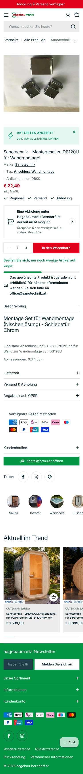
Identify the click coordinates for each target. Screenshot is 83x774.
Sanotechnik (25, 164)
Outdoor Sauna (18, 608)
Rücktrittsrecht (47, 749)
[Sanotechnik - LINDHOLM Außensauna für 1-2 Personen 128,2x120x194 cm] (32, 575)
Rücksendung (14, 757)
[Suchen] (73, 26)
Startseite (11, 40)
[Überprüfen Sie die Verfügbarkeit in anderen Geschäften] (72, 221)
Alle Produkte (34, 40)
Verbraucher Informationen (52, 757)
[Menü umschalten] (6, 15)
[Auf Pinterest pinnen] (49, 476)
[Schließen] (74, 132)
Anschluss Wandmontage (34, 171)
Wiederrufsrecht (17, 749)
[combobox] (41, 26)
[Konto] (68, 15)
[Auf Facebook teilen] (23, 476)
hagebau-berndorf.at (32, 766)
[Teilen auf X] (36, 476)
